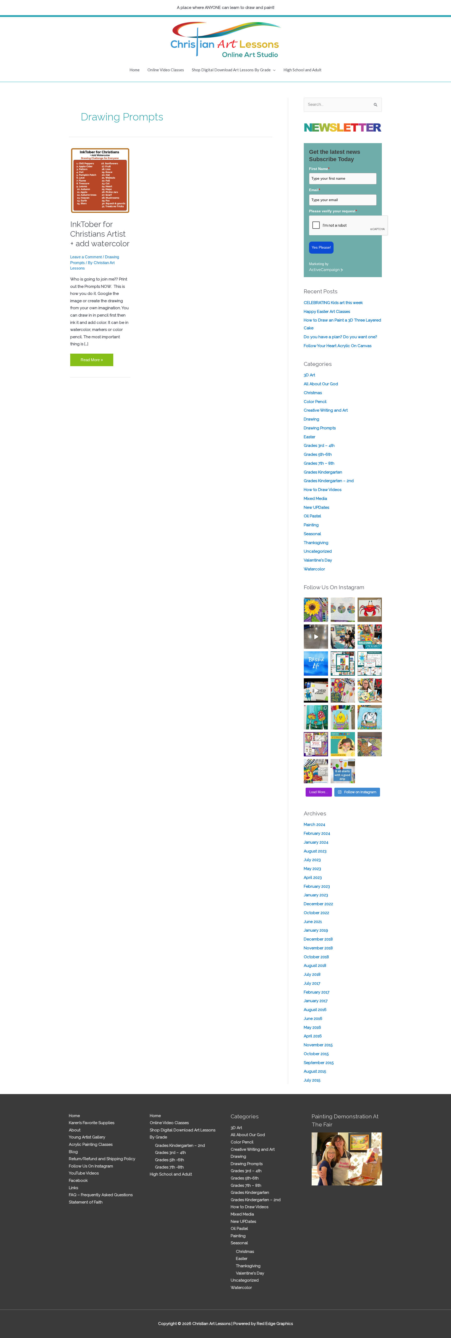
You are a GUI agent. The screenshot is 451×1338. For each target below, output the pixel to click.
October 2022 (316, 912)
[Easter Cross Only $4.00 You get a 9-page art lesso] (316, 744)
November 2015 (318, 1045)
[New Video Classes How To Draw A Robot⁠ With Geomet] (370, 663)
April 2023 (313, 877)
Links (73, 1187)
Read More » (91, 358)
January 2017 (316, 1000)
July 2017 (312, 983)
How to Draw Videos (322, 489)
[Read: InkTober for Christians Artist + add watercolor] (100, 180)
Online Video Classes (165, 69)
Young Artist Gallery (87, 1137)
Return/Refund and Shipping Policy (102, 1158)
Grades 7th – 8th (319, 463)
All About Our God (321, 384)
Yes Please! (321, 247)
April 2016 (313, 1036)
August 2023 (315, 851)
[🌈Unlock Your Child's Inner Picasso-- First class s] (343, 744)
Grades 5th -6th (169, 1160)
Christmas (313, 392)
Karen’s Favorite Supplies (91, 1122)
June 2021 (313, 921)
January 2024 (316, 842)
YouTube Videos (84, 1173)
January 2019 (316, 930)
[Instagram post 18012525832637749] (316, 636)
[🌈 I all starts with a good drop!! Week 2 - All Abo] (343, 771)
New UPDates (316, 507)
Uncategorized (318, 551)
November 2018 (318, 948)
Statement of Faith (86, 1202)
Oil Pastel (312, 516)
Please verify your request (333, 211)
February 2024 (317, 833)
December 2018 (318, 939)
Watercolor (314, 569)
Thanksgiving (316, 542)
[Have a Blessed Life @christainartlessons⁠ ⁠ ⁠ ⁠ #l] (316, 663)
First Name (319, 169)
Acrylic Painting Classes (90, 1144)
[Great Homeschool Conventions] (343, 636)
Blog (73, 1151)
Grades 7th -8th (169, 1167)
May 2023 (312, 868)
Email (314, 190)
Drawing (311, 419)
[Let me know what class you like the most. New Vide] (343, 663)
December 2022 (318, 904)
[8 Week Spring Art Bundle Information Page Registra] (370, 744)
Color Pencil (315, 401)
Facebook (78, 1180)
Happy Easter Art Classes (327, 311)
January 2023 (316, 895)
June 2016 (313, 1018)
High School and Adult (302, 69)
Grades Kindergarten (323, 472)
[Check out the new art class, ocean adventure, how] (370, 610)
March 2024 (314, 824)
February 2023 (317, 886)
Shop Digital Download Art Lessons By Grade (231, 69)
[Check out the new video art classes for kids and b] (316, 690)
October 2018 (316, 957)
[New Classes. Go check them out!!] (370, 690)
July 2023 (312, 859)
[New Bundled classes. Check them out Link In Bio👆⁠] (370, 636)
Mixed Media (315, 498)
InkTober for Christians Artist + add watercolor (99, 234)
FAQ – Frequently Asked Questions (101, 1195)
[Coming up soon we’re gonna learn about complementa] (343, 610)
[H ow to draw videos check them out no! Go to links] (343, 717)
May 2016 (312, 1027)
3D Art (309, 375)
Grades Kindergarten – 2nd (329, 480)
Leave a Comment (86, 257)
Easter (309, 437)
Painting (311, 525)
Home (134, 69)
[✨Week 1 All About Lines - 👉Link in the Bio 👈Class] (316, 771)
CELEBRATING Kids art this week (333, 302)
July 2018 (312, 974)
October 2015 (316, 1053)
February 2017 (316, 992)
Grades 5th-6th (318, 454)
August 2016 (315, 1009)
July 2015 (312, 1080)
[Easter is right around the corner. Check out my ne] (370, 717)
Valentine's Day (318, 560)
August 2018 (315, 965)
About (74, 1130)
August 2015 (315, 1071)
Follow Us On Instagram (91, 1166)
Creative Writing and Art (326, 410)
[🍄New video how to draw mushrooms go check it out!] (316, 717)
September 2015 (319, 1062)
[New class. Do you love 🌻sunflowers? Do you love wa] (316, 610)
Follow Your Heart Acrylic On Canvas (337, 345)
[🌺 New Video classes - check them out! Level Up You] (343, 690)
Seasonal (312, 533)
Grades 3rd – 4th (319, 445)
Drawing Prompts (320, 428)
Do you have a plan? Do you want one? (340, 337)
